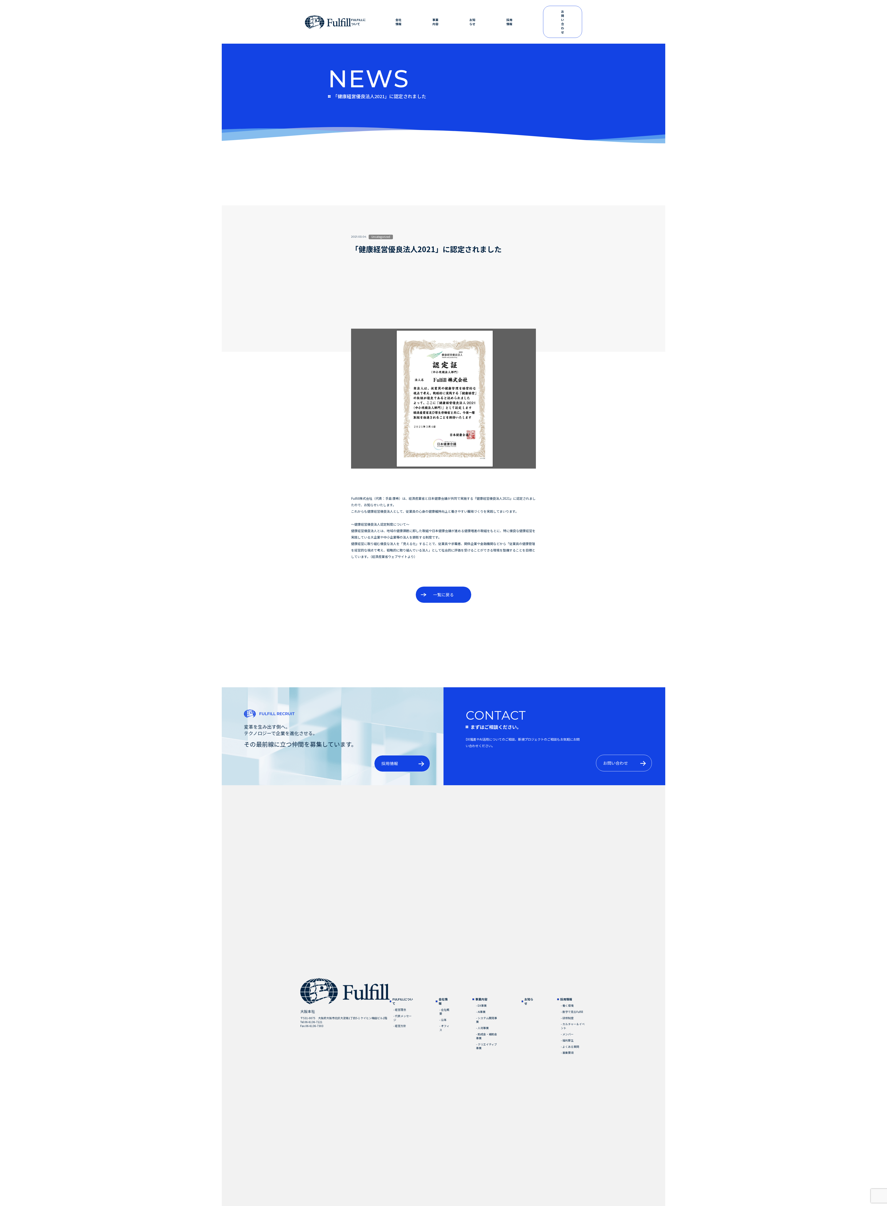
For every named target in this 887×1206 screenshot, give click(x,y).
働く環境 (567, 1005)
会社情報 (398, 22)
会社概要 (444, 1011)
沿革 (443, 1020)
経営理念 (399, 1010)
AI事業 (481, 1012)
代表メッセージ (402, 1018)
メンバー (567, 1034)
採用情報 (509, 22)
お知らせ (472, 22)
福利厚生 (567, 1040)
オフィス (444, 1028)
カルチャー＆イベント (573, 1026)
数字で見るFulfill (572, 1012)
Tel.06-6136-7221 (311, 1022)
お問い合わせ (562, 21)
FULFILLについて (358, 22)
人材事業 (482, 1028)
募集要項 (567, 1052)
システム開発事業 (486, 1020)
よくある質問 (570, 1046)
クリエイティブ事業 (486, 1046)
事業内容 (435, 22)
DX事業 (481, 1005)
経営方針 (399, 1026)
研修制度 (567, 1018)
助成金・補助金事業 (486, 1036)
